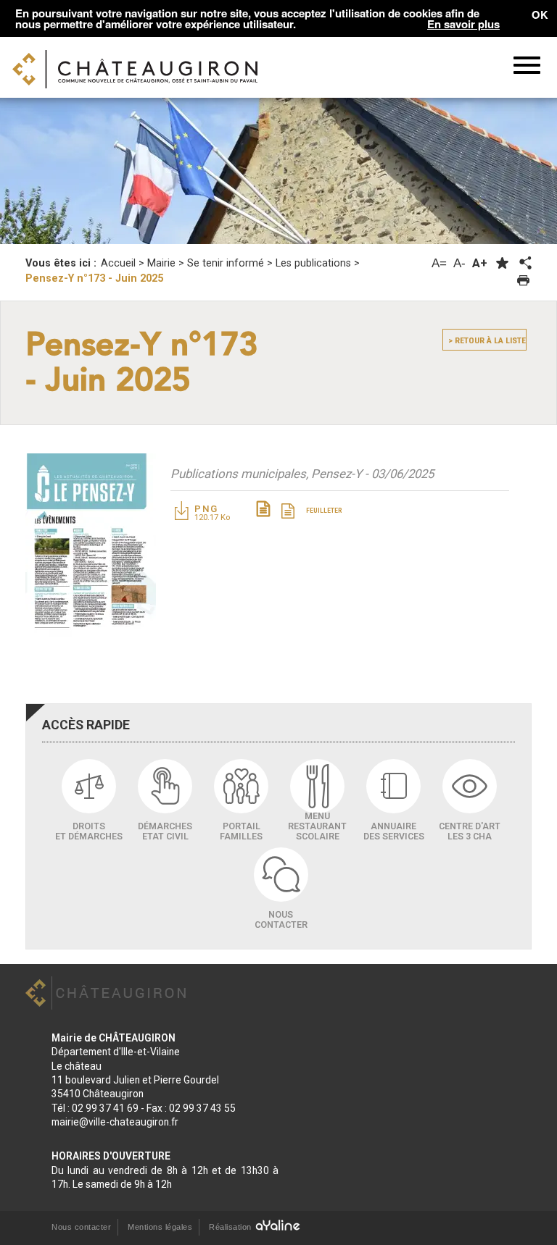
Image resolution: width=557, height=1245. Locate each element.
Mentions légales (160, 1227)
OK (540, 14)
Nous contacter (81, 1227)
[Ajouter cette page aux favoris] (502, 263)
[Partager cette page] (524, 263)
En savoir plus (463, 24)
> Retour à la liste (487, 340)
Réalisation (231, 1227)
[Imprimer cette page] (523, 281)
